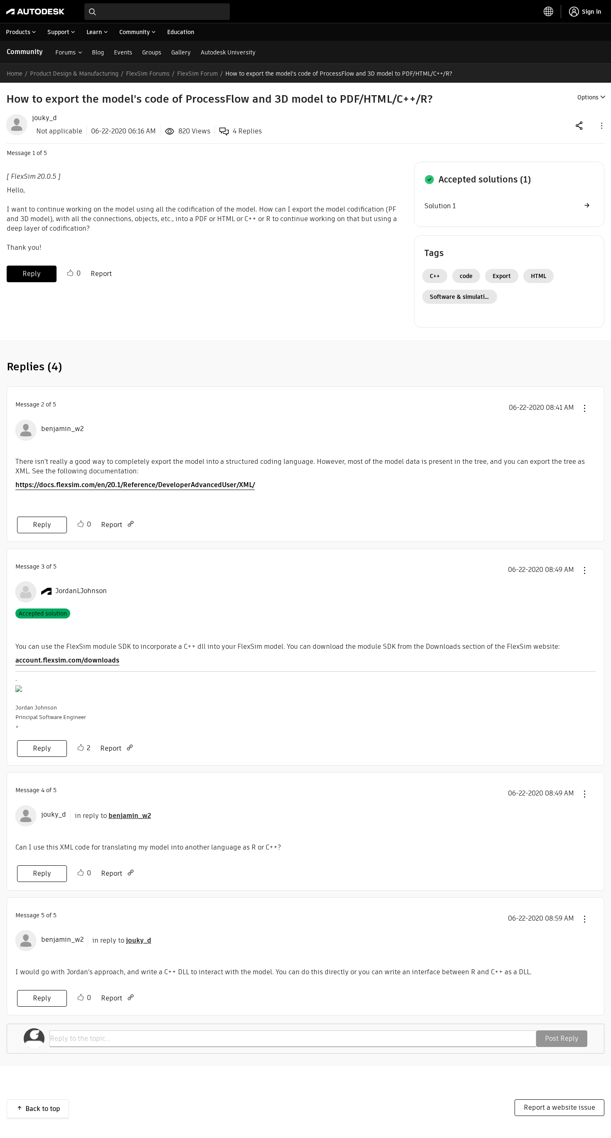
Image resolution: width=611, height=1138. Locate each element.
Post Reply (562, 1038)
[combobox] (157, 11)
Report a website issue (559, 1107)
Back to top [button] (42, 1108)
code (466, 276)
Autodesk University (228, 52)
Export (502, 276)
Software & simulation (461, 297)
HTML (538, 276)
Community (25, 52)
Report (101, 273)
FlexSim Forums (148, 73)
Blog (98, 52)
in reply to (113, 815)
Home (14, 73)
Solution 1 (440, 206)
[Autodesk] (35, 11)
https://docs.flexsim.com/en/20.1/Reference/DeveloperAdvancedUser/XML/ (135, 485)
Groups (151, 52)
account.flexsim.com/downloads (67, 660)
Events (123, 52)
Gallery (181, 52)
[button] (601, 125)
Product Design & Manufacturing (74, 73)
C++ (435, 276)
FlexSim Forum (197, 73)
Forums (65, 52)
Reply (31, 273)
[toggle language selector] (548, 11)
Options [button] (588, 97)
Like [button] (70, 273)
